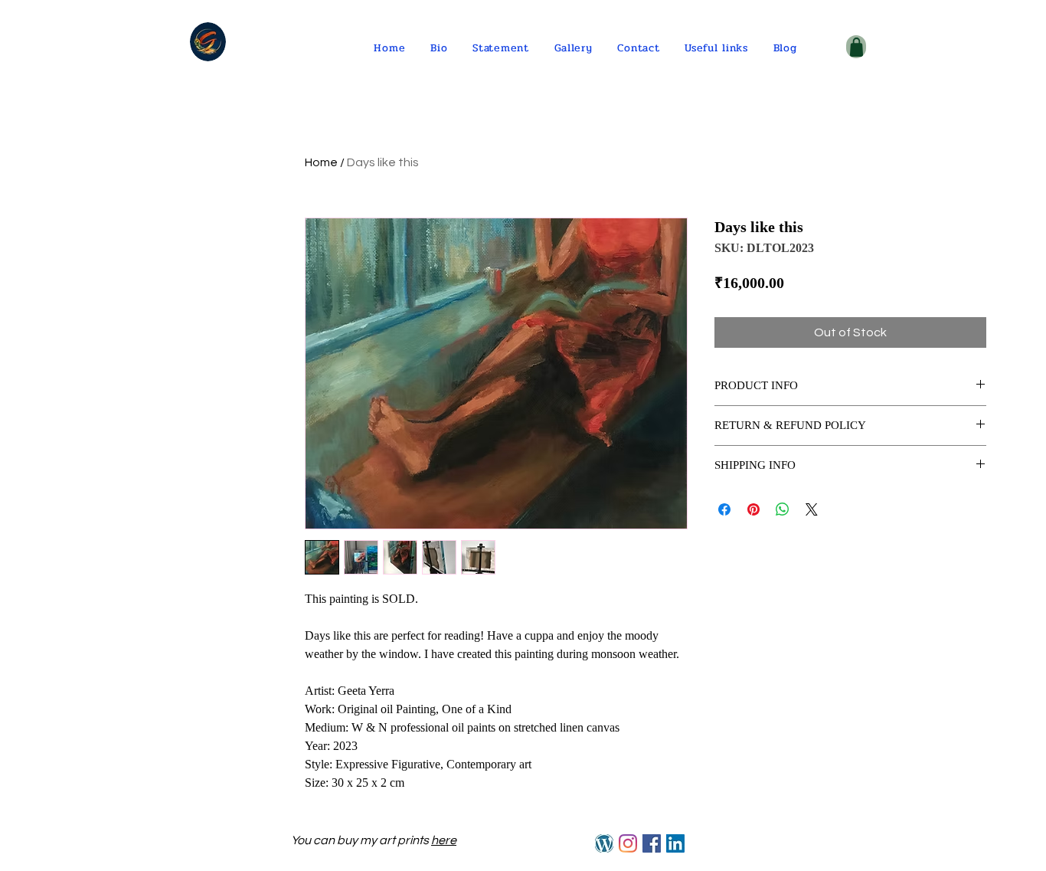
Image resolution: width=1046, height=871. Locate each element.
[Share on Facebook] (724, 509)
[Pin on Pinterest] (753, 509)
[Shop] (856, 46)
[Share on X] (811, 509)
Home (321, 162)
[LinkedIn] (675, 843)
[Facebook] (651, 843)
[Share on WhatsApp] (782, 509)
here (443, 840)
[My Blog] (604, 843)
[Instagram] (628, 843)
